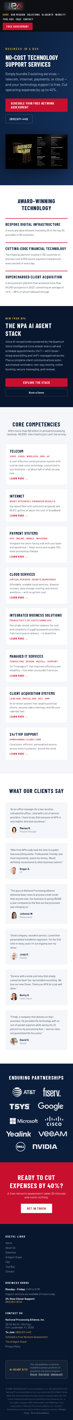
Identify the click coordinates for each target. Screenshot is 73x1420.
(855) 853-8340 (13, 1301)
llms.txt (33, 1374)
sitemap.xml (56, 1374)
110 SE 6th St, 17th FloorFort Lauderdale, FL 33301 (19, 1326)
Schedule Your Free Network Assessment (32, 105)
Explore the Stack (36, 382)
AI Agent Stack (13, 1257)
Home (6, 14)
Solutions (33, 14)
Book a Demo (36, 392)
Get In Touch (36, 1208)
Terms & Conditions (40, 1413)
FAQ (7, 1261)
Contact (28, 19)
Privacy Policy (12, 1346)
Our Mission (18, 14)
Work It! (60, 14)
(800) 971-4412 (19, 119)
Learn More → (19, 478)
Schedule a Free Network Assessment (26, 1336)
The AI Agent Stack (15, 1341)
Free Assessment (17, 26)
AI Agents (47, 14)
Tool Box (8, 19)
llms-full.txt (44, 1374)
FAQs (18, 19)
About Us (10, 1247)
